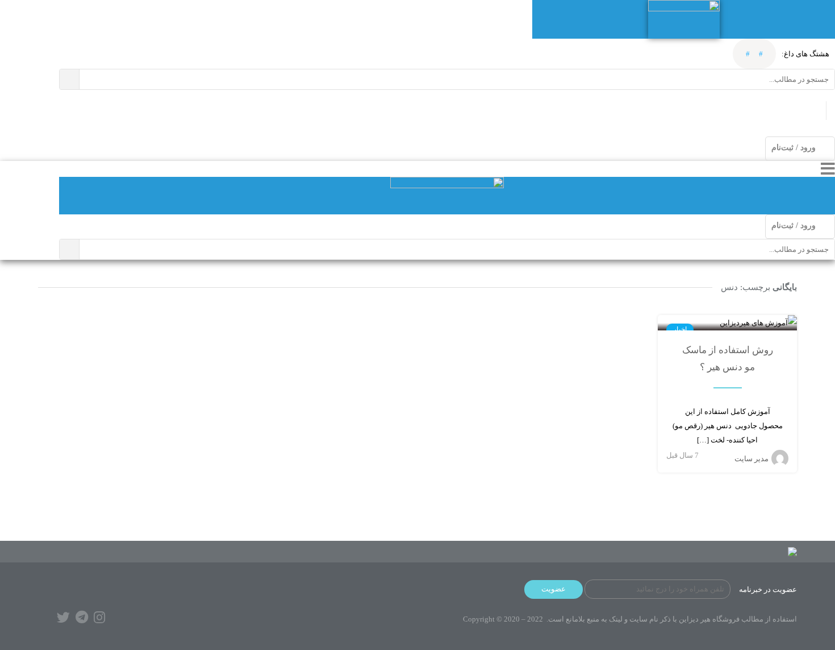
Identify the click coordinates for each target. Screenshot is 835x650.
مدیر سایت (751, 458)
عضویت (553, 589)
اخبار (680, 329)
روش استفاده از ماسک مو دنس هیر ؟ (727, 358)
